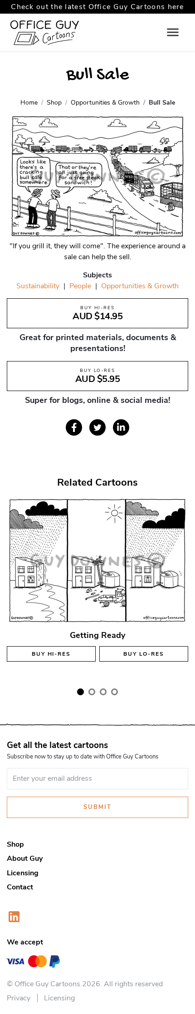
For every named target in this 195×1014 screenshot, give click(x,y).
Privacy (18, 998)
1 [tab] (80, 691)
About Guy (25, 858)
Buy (51, 654)
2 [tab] (91, 691)
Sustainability (37, 286)
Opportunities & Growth (140, 286)
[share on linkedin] (121, 427)
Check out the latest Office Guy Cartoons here (97, 7)
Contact (20, 887)
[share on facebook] (74, 427)
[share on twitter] (97, 427)
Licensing (23, 873)
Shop (15, 844)
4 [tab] (114, 691)
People (80, 286)
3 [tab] (103, 691)
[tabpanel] (97, 587)
